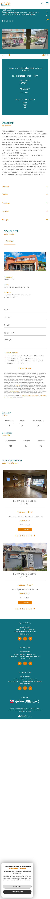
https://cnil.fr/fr (19, 385)
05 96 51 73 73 (25, 677)
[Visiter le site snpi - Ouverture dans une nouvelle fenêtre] (12, 701)
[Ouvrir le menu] (47, 3)
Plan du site (19, 710)
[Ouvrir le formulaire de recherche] (42, 3)
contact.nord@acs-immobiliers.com (25, 679)
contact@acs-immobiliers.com (16, 287)
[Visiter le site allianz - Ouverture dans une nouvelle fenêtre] (32, 701)
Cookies (29, 711)
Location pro (6, 15)
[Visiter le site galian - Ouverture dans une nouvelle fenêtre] (19, 701)
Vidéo (25, 103)
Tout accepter (17, 892)
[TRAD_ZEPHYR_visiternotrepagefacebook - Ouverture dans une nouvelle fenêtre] (20, 639)
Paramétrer (17, 886)
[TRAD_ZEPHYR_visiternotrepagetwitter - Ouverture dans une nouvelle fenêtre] (25, 639)
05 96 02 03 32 (25, 652)
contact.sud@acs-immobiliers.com (25, 654)
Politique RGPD (22, 711)
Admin (34, 710)
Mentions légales (27, 710)
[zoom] (25, 48)
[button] (9, 55)
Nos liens (39, 710)
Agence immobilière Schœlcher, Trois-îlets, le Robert (19, 13)
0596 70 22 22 (9, 280)
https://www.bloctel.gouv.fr (14, 391)
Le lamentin (16, 15)
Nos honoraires (11, 710)
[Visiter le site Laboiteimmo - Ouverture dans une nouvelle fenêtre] (25, 715)
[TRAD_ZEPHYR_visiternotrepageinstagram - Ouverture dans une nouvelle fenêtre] (30, 639)
